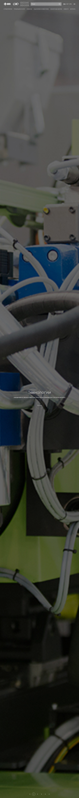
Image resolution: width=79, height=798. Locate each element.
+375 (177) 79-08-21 (24, 2)
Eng (70, 4)
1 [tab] (29, 793)
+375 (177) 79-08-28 (24, 5)
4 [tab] (41, 793)
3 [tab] (37, 793)
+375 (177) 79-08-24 (24, 4)
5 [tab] (44, 793)
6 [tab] (48, 793)
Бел (67, 4)
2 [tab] (33, 793)
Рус (64, 4)
